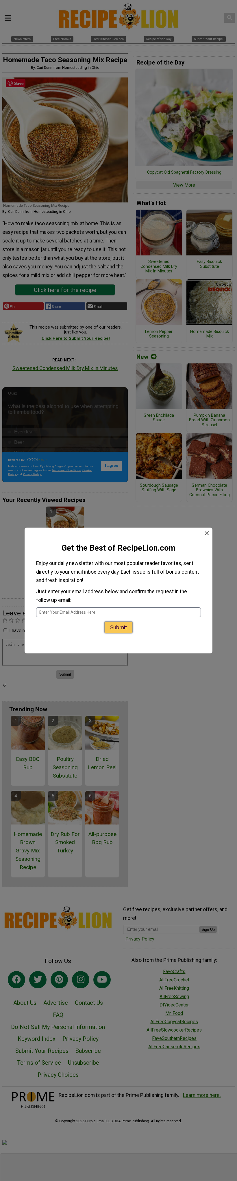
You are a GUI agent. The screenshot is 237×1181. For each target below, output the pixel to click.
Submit (118, 629)
